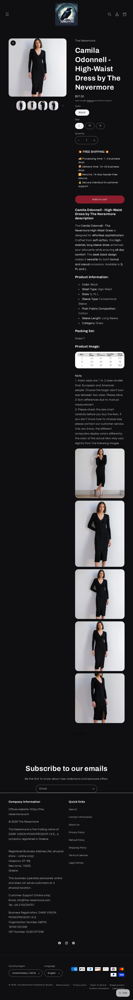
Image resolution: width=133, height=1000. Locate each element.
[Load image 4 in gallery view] (53, 105)
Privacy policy (80, 985)
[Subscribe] (93, 789)
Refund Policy (77, 840)
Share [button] (81, 733)
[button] (7, 14)
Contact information (99, 988)
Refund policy (63, 985)
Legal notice (118, 988)
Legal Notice (76, 863)
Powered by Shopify (43, 985)
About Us (74, 825)
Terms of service (98, 985)
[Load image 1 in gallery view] (21, 105)
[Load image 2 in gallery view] (31, 105)
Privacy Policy (77, 832)
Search (73, 809)
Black (82, 112)
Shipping (90, 100)
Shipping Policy (77, 848)
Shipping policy (117, 985)
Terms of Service (78, 855)
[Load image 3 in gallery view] (42, 105)
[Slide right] (62, 105)
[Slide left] (12, 105)
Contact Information (80, 817)
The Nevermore (25, 985)
